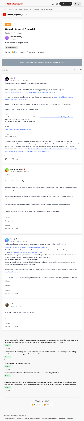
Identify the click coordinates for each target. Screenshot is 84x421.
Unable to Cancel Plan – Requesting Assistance (18, 363)
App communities (12, 9)
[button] (3, 4)
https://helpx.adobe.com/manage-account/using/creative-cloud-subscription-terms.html (30, 92)
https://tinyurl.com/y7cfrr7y (12, 272)
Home (4, 9)
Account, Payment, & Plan (25, 9)
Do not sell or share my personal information (53, 418)
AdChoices (71, 418)
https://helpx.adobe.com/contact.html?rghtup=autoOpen (56, 117)
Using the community (9, 418)
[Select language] (57, 4)
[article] (42, 118)
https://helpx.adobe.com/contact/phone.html (18, 129)
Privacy (27, 418)
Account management (11, 47)
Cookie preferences (35, 418)
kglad (11, 78)
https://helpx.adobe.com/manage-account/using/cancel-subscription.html (26, 247)
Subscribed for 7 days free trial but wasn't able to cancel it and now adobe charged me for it (31, 373)
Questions (36, 9)
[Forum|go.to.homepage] (15, 4)
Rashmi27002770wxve (16, 169)
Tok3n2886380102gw (16, 37)
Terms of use (20, 418)
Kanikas (12, 304)
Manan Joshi (13, 239)
